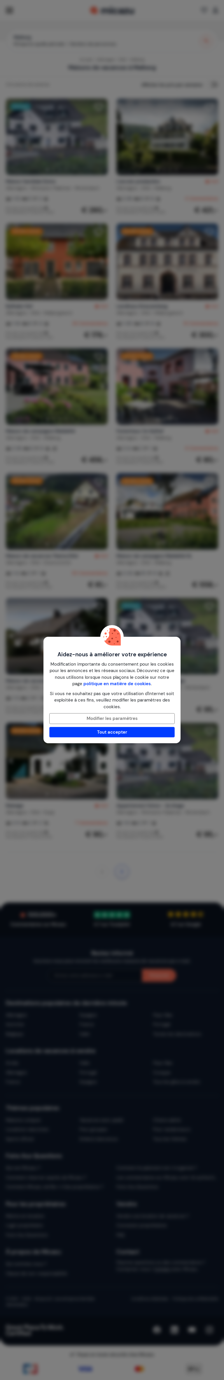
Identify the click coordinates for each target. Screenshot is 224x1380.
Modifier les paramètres (112, 718)
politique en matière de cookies (117, 684)
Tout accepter (112, 732)
